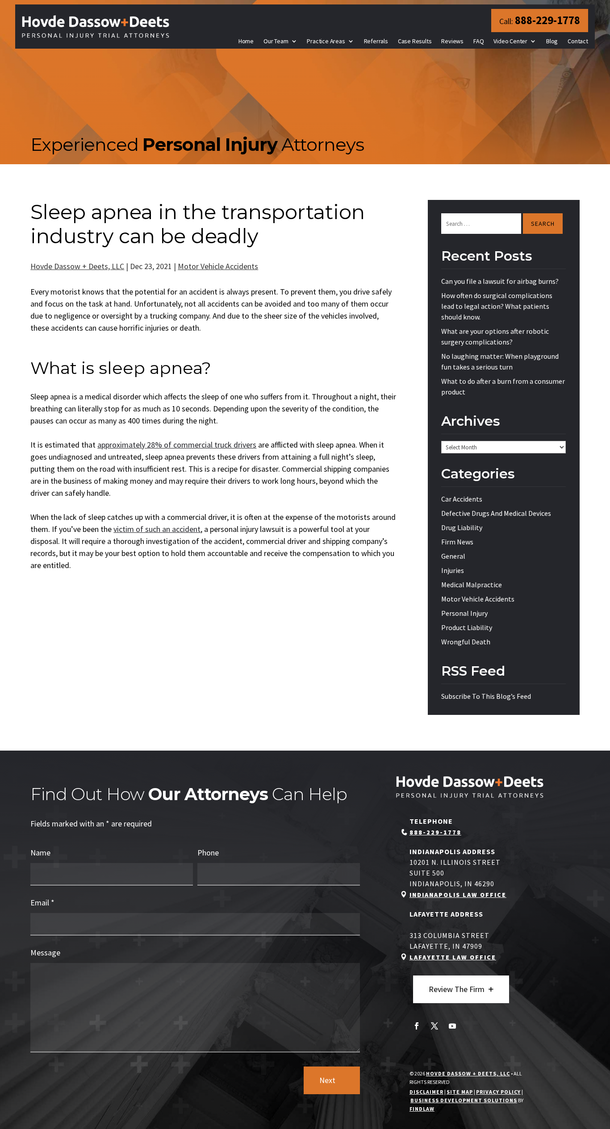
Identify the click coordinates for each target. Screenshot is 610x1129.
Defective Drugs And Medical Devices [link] (496, 513)
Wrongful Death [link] (465, 641)
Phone (208, 852)
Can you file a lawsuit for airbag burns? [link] (500, 281)
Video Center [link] (510, 41)
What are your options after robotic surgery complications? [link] (495, 336)
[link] (95, 26)
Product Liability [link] (466, 627)
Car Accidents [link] (461, 498)
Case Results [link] (415, 41)
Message (45, 952)
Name (40, 852)
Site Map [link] (460, 1091)
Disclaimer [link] (426, 1091)
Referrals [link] (376, 41)
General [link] (453, 556)
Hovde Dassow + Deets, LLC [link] (77, 266)
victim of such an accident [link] (157, 529)
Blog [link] (552, 41)
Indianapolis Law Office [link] (457, 895)
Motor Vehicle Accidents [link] (218, 266)
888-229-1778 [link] (547, 20)
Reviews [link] (452, 41)
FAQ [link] (478, 41)
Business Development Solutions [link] (463, 1100)
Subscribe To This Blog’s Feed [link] (486, 696)
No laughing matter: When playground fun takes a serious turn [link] (500, 361)
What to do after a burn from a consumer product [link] (503, 386)
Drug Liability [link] (461, 527)
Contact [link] (578, 41)
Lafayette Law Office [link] (452, 957)
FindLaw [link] (422, 1108)
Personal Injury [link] (464, 613)
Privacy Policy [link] (498, 1091)
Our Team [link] (275, 41)
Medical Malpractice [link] (471, 584)
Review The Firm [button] (457, 989)
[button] (416, 1026)
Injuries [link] (452, 570)
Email (42, 902)
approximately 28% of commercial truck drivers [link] (176, 445)
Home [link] (246, 41)
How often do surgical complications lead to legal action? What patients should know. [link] (496, 306)
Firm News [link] (457, 541)
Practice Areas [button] (326, 41)
